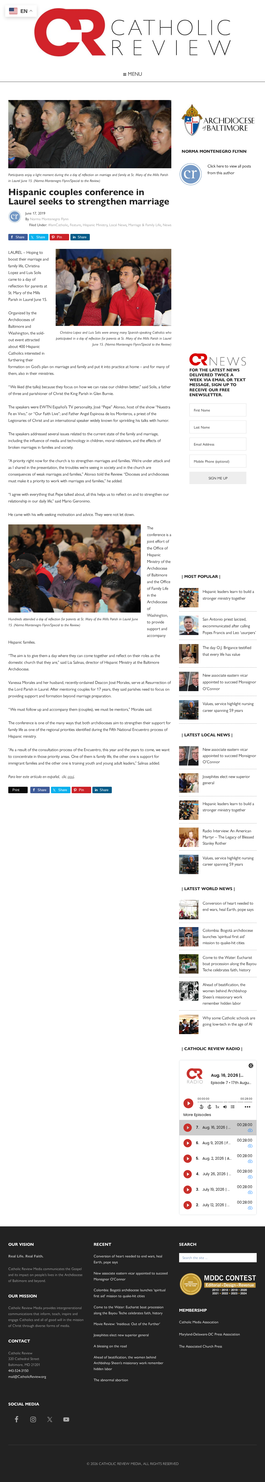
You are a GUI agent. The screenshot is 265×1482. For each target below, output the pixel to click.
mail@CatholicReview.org (27, 1376)
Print (15, 790)
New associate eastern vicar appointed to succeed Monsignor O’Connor (229, 681)
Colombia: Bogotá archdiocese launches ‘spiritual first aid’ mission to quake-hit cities (228, 936)
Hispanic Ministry (95, 224)
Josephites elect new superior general (121, 1334)
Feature (75, 224)
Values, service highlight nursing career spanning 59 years (228, 861)
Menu (134, 73)
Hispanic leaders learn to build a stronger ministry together (228, 806)
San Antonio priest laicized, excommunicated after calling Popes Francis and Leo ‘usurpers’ (229, 625)
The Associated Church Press (200, 1346)
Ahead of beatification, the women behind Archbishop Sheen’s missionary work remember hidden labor (225, 993)
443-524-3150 (18, 1370)
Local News (118, 224)
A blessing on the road (110, 1345)
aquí (71, 776)
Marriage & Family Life (144, 224)
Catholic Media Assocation (198, 1321)
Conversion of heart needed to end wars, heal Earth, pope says (228, 906)
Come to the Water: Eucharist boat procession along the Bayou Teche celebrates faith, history (229, 963)
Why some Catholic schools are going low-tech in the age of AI (229, 1021)
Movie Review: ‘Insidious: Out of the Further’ (127, 1323)
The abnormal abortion (111, 1379)
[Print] (10, 790)
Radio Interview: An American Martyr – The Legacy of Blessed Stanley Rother (228, 837)
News (167, 224)
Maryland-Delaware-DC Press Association (209, 1333)
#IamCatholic (58, 224)
